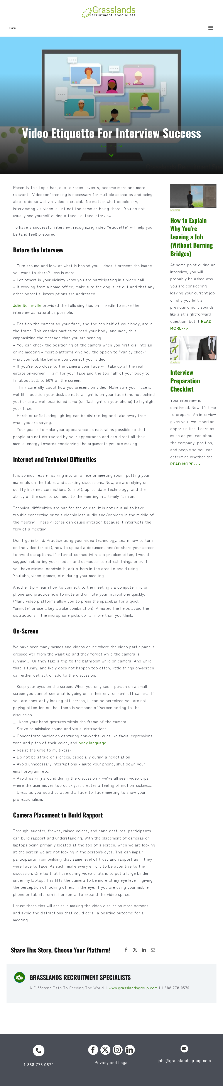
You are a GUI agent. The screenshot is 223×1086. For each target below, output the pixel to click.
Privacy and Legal (111, 1062)
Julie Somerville (27, 305)
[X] (135, 950)
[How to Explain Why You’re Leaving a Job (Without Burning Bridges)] (193, 198)
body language (92, 742)
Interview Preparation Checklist (185, 380)
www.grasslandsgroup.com (134, 987)
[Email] (153, 950)
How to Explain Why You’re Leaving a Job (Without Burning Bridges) (191, 237)
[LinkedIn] (144, 950)
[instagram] (118, 1050)
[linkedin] (130, 1050)
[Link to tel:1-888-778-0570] (38, 1050)
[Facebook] (126, 950)
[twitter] (105, 1050)
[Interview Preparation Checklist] (193, 350)
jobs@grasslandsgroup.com (184, 1060)
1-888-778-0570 (39, 1064)
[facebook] (93, 1050)
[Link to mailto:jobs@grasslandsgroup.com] (184, 1048)
